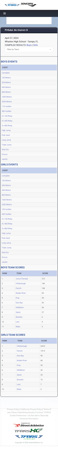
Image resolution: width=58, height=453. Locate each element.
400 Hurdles (6, 111)
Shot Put (5, 149)
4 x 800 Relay (7, 125)
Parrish (18, 288)
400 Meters (6, 87)
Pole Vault (6, 135)
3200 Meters (7, 102)
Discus (4, 154)
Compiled (5, 73)
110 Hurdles (6, 106)
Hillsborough (21, 283)
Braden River (21, 293)
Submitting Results (26, 412)
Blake (18, 327)
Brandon (19, 317)
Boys (29, 45)
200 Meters (6, 82)
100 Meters (6, 78)
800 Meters (6, 92)
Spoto (18, 312)
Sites (14, 412)
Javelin (4, 159)
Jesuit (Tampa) (22, 279)
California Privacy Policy (31, 409)
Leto (17, 322)
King (17, 298)
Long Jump (6, 140)
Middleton (20, 307)
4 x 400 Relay (7, 121)
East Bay (19, 303)
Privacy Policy (13, 409)
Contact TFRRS (43, 412)
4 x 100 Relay (7, 116)
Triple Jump (6, 145)
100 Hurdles (6, 209)
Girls (35, 45)
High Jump (6, 130)
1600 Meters (7, 97)
